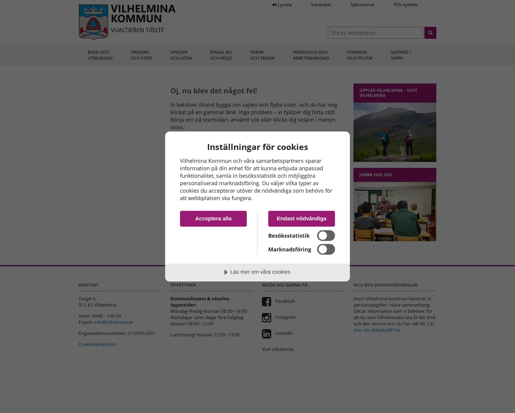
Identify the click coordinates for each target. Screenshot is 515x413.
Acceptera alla (213, 219)
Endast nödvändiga (301, 219)
